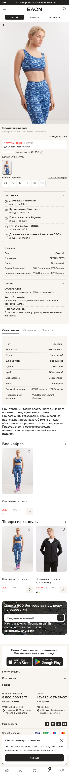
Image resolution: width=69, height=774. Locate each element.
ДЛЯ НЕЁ (14, 17)
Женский (59, 253)
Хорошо (34, 757)
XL (34, 183)
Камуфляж (57, 383)
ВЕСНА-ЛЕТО (57, 258)
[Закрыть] (61, 740)
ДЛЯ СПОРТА (54, 17)
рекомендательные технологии (36, 750)
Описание (10, 330)
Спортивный (57, 263)
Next (64, 444)
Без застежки (56, 377)
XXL (42, 183)
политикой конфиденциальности (22, 628)
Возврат (48, 330)
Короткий (58, 366)
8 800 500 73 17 (14, 697)
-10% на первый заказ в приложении (34, 2)
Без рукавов (56, 360)
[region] (33, 421)
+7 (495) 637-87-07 (52, 697)
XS (5, 183)
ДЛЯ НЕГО (34, 17)
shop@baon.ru (10, 701)
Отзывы (30, 329)
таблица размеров (57, 177)
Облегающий (56, 372)
